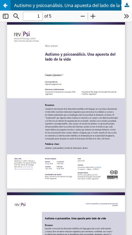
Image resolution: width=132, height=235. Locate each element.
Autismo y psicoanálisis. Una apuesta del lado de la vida (72, 5)
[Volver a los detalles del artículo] (5, 5)
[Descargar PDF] (126, 5)
